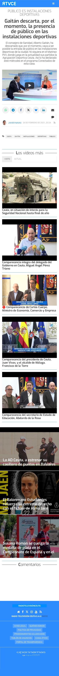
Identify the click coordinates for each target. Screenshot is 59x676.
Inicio (45, 616)
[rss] (54, 122)
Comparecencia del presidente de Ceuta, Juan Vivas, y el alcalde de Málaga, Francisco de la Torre (26, 363)
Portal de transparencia (29, 642)
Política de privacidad (29, 630)
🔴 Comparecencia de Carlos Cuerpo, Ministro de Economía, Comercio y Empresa (29, 308)
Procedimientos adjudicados (29, 634)
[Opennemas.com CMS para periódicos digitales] (31, 653)
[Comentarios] (52, 117)
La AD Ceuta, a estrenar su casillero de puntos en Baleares (29, 462)
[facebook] (22, 612)
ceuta (9, 136)
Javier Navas (14, 123)
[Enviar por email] (52, 110)
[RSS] (41, 612)
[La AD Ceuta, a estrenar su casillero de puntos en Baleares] (29, 449)
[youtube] (36, 612)
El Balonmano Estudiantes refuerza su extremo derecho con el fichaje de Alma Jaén (27, 504)
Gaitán (17, 136)
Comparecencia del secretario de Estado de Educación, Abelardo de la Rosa (28, 416)
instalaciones (28, 136)
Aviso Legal (20, 626)
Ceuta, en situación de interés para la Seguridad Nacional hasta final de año (25, 211)
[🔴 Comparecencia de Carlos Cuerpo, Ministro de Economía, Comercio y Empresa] (29, 290)
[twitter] (27, 612)
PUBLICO (52, 136)
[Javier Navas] (4, 122)
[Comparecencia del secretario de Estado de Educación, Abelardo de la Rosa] (29, 392)
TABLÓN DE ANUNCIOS (21, 638)
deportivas (42, 136)
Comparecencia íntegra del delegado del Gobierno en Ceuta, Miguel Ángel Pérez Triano (27, 265)
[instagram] (31, 612)
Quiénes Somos (37, 626)
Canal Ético (41, 638)
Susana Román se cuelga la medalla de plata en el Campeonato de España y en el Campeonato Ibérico (28, 550)
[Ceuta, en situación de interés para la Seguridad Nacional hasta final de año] (29, 188)
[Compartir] (5, 110)
